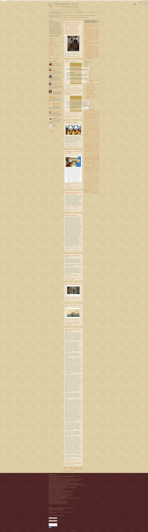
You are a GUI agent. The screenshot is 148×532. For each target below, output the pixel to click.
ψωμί (92, 186)
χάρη (90, 184)
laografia (95, 187)
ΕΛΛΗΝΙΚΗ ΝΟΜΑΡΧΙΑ (87, 130)
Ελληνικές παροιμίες (87, 129)
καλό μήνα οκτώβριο (94, 140)
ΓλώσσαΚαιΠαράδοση (92, 123)
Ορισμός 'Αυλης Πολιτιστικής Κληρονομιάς (90, 98)
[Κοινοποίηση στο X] (66, 55)
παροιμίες (72, 279)
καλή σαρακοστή (87, 136)
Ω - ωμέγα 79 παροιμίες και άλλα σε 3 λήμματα (90, 59)
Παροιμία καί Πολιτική (71, 215)
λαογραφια (92, 145)
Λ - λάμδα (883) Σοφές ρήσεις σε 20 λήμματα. (91, 38)
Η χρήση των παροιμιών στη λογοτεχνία (92, 83)
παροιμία (94, 156)
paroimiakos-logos (86, 191)
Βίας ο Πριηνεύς (51, 38)
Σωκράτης (50, 53)
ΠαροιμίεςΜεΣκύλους (87, 172)
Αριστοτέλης (51, 37)
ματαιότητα (94, 148)
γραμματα (85, 124)
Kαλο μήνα (90, 187)
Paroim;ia (85, 188)
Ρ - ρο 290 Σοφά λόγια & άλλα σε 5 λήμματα (91, 48)
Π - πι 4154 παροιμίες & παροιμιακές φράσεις (91, 47)
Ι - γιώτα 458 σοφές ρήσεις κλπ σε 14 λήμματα (91, 36)
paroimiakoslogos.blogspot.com (87, 192)
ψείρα (93, 185)
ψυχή (89, 186)
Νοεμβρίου (88, 72)
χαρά (98, 183)
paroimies (93, 192)
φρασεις (98, 182)
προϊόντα (91, 178)
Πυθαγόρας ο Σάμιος (52, 50)
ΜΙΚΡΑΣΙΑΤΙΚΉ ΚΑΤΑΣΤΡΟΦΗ (88, 150)
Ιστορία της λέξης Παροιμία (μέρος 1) (92, 93)
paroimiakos (96, 189)
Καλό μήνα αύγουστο (93, 138)
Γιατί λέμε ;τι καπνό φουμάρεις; (94, 119)
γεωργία (88, 119)
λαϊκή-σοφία (92, 144)
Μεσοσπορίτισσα (90, 149)
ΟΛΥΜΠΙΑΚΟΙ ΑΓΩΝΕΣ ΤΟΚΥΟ (73, 146)
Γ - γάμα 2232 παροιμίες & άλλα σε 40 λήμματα (90, 27)
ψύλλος (98, 185)
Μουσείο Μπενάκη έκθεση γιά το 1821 (92, 96)
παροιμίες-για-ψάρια (89, 170)
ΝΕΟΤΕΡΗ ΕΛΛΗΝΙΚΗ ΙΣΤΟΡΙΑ (73, 323)
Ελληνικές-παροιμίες (95, 129)
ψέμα (95, 185)
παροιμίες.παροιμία (96, 170)
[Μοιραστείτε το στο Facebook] (67, 55)
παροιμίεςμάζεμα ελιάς (95, 171)
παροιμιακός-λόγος (89, 165)
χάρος (93, 184)
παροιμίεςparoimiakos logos (87, 173)
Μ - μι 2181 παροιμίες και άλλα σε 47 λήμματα (90, 41)
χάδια (88, 183)
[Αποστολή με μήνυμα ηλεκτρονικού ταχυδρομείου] (65, 55)
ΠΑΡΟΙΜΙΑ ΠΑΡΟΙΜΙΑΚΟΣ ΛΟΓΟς (89, 157)
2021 (86, 69)
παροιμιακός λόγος (76, 56)
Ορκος (88, 154)
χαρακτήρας (86, 184)
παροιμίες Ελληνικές (88, 168)
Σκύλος (97, 178)
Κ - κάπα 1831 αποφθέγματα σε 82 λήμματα (91, 37)
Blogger (75, 530)
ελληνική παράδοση (74, 186)
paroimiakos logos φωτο (95, 190)
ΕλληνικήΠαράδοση (88, 131)
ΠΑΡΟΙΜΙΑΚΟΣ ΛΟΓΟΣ (93, 159)
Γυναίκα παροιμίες (91, 124)
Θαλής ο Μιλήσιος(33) (52, 41)
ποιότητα (85, 176)
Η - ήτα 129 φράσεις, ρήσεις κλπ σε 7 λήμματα (91, 33)
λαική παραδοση (71, 89)
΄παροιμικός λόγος (95, 111)
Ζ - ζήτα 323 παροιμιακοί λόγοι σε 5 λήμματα (91, 31)
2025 (86, 63)
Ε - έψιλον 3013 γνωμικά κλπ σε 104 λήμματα (91, 30)
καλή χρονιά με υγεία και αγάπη (94, 136)
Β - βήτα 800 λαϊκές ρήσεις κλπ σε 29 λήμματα (91, 25)
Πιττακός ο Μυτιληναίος (53, 44)
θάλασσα (93, 134)
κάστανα (95, 141)
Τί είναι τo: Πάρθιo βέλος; (56, 111)
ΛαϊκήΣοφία (96, 144)
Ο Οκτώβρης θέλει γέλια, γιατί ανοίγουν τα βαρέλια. (57, 63)
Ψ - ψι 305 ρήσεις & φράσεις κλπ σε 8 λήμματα (91, 57)
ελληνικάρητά (86, 128)
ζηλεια (90, 134)
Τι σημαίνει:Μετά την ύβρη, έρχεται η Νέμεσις (56, 76)
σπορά (85, 179)
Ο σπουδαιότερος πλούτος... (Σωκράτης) (56, 97)
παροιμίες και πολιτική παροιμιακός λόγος (74, 250)
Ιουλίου (87, 78)
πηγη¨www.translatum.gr (68, 116)
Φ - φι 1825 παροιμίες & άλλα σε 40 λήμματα (91, 54)
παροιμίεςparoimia (95, 172)
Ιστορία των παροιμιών (71, 61)
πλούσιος (93, 175)
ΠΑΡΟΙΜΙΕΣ (86, 166)
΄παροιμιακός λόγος (87, 111)
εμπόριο (97, 132)
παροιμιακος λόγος (71, 187)
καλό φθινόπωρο (89, 141)
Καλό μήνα (54, 124)
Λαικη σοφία (96, 142)
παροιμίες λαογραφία (87, 167)
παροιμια (89, 156)
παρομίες (93, 173)
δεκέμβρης (96, 124)
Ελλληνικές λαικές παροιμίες (89, 132)
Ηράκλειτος (51, 40)
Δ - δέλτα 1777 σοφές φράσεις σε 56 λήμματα (91, 29)
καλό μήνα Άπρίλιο (86, 138)
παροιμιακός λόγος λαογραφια (94, 162)
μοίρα (94, 150)
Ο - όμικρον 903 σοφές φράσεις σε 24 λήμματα (91, 46)
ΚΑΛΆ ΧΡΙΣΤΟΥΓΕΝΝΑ (95, 135)
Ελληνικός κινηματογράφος (95, 131)
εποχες (93, 133)
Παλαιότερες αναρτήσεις (77, 469)
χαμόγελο (95, 183)
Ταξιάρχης (89, 180)
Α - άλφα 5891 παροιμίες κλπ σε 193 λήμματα (91, 24)
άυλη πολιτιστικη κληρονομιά (72, 115)
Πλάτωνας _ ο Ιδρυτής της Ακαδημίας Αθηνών (55, 46)
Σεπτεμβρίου (88, 75)
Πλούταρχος (51, 48)
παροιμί (85, 156)
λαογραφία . (86, 146)
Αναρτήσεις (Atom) (71, 471)
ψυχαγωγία (86, 186)
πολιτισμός (95, 176)
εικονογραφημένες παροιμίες (88, 127)
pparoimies (98, 192)
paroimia (85, 189)
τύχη (93, 181)
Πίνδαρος (50, 43)
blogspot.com (85, 187)
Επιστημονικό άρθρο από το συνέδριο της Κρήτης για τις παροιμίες (56, 104)
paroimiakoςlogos (90, 189)
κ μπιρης (90, 135)
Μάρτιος (91, 148)
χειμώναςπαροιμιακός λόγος (87, 185)
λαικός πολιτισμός (86, 145)
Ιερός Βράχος (86, 135)
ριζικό (94, 178)
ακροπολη (69, 186)
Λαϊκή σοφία (91, 143)
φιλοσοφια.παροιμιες (93, 182)
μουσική (97, 150)
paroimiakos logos (87, 190)
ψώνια (94, 186)
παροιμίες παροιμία (92, 169)
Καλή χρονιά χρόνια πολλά (89, 137)
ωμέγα (97, 186)
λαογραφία (97, 145)
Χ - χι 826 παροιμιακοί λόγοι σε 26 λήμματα (91, 55)
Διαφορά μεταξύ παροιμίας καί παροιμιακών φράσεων (73, 193)
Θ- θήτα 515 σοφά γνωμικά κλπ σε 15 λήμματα (91, 34)
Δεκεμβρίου (88, 70)
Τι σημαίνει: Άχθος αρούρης (56, 90)
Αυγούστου (88, 77)
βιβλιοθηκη (94, 118)
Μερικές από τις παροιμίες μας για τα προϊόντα (57, 118)
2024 (86, 64)
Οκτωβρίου (88, 74)
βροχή (97, 118)
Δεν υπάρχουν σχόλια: (75, 53)
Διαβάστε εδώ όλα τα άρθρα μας (54, 58)
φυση (85, 183)
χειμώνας (97, 184)
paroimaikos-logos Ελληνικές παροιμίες (93, 188)
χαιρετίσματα (91, 183)
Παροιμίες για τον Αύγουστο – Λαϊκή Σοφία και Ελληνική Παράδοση (57, 69)
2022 (86, 68)
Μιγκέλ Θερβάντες (95, 149)
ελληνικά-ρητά (96, 127)
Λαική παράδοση (70, 56)
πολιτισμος (90, 176)
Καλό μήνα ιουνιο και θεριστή (93, 139)
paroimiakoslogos (94, 191)
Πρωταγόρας (51, 49)
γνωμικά (97, 123)
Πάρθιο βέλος (90, 155)
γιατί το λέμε (89, 121)
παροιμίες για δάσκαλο (96, 167)
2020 (86, 102)
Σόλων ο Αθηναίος (52, 52)
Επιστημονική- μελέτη (87, 133)
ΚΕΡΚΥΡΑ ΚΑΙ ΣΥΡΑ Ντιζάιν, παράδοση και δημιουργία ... (92, 80)
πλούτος (97, 175)
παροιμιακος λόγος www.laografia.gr (89, 164)
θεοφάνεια (97, 134)
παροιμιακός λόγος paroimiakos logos (91, 163)
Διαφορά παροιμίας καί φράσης (73, 209)
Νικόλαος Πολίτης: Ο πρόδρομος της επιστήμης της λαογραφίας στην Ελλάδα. (57, 83)
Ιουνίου (87, 100)
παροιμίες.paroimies (88, 171)
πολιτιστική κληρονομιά (87, 177)
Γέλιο (85, 119)
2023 (86, 66)
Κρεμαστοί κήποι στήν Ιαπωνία (73, 284)
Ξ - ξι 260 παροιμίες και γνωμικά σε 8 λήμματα (90, 44)
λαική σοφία (86, 143)
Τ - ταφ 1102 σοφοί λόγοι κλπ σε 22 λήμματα (91, 51)
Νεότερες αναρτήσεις (68, 467)
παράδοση (86, 155)
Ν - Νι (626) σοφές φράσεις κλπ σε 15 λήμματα (91, 42)
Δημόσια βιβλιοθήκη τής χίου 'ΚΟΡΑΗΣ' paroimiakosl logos (91, 125)
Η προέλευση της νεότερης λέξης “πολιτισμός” (91, 87)
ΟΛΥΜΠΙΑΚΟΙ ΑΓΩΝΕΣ (71, 122)
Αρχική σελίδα (78, 467)
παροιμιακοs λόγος (95, 165)
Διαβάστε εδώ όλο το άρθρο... (70, 81)
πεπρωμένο (89, 174)
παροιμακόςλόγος (95, 155)
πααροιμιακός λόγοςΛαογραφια (94, 154)
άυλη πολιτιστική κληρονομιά (91, 118)
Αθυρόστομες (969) (52, 131)
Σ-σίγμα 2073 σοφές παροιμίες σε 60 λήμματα (91, 50)
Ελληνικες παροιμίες (93, 128)
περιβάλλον (95, 174)
